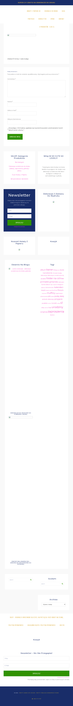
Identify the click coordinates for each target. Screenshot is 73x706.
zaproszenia (56, 311)
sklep (42, 307)
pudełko (45, 303)
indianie (55, 284)
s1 (61, 302)
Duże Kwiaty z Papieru (19, 175)
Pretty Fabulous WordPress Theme (47, 692)
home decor (45, 284)
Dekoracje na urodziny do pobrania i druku (20, 413)
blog (55, 270)
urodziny (57, 307)
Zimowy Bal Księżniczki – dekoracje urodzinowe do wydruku (20, 563)
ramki (49, 303)
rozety (58, 303)
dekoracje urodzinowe (54, 275)
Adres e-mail (12, 110)
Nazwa (10, 101)
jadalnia (43, 287)
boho (58, 270)
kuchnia (54, 290)
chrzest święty (57, 273)
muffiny (51, 293)
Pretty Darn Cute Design (27, 692)
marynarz (44, 293)
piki (49, 296)
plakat (52, 296)
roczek (54, 303)
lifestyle (60, 290)
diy (63, 275)
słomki (46, 307)
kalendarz (58, 287)
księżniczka (49, 290)
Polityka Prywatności (19, 226)
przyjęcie (58, 299)
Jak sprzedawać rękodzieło (19, 179)
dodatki (43, 279)
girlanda (53, 282)
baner (49, 269)
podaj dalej (59, 296)
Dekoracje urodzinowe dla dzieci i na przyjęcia (13, 19)
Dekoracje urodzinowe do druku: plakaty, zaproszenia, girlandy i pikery (19, 168)
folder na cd (53, 278)
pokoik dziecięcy (48, 299)
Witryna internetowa (14, 119)
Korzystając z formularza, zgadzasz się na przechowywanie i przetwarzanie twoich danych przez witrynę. (36, 129)
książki (43, 290)
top (49, 307)
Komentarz (11, 79)
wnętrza (43, 312)
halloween (61, 282)
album (43, 270)
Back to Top (37, 698)
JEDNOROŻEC (49, 287)
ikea (51, 284)
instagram (60, 284)
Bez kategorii (19, 162)
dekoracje (44, 275)
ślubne (52, 315)
